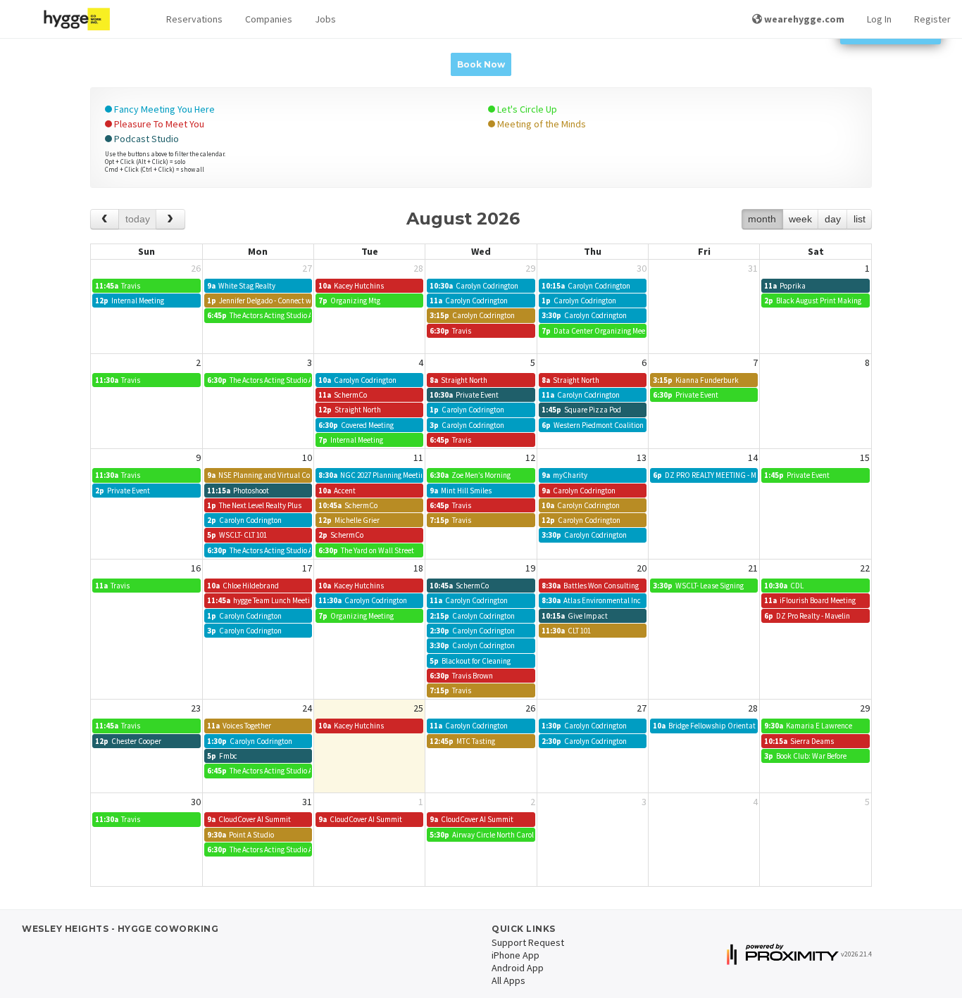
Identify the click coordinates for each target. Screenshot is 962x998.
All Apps (508, 980)
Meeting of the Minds (540, 124)
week (800, 219)
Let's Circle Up (526, 109)
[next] (170, 219)
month (762, 219)
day (833, 219)
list (860, 219)
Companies (268, 19)
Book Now (481, 64)
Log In (879, 19)
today (137, 219)
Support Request (528, 942)
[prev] (104, 219)
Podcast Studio (145, 138)
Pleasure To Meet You (158, 124)
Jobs (325, 19)
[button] (194, 19)
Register (932, 19)
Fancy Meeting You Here (163, 109)
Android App (518, 967)
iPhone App (515, 955)
